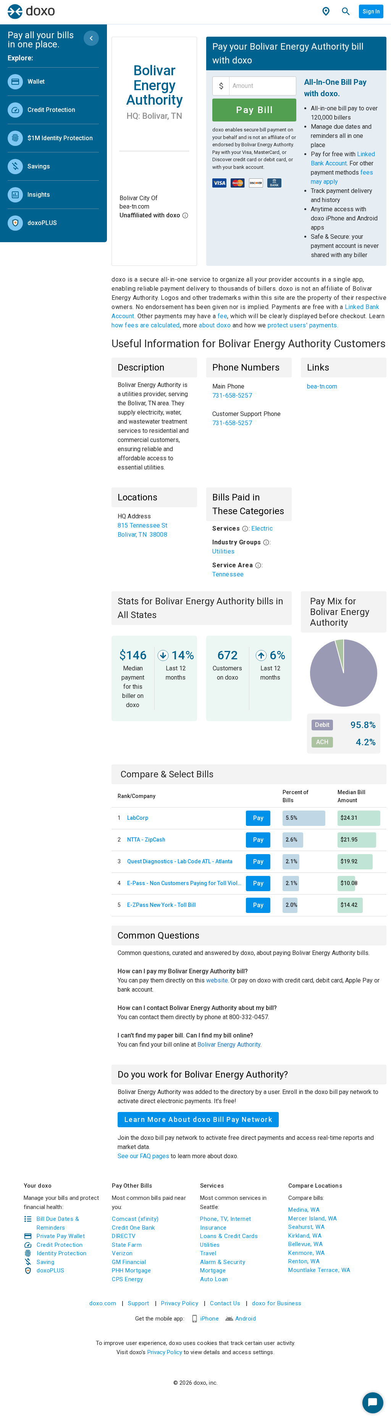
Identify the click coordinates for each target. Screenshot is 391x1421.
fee (223, 316)
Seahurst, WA (306, 1227)
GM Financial (129, 1262)
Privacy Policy (179, 1303)
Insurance (213, 1227)
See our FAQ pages (144, 1156)
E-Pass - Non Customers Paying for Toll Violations (185, 883)
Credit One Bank (133, 1227)
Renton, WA (304, 1261)
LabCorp (137, 818)
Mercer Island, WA (312, 1218)
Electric (262, 528)
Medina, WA (304, 1209)
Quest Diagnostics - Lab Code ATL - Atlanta (180, 861)
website (217, 980)
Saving (45, 1262)
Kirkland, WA (305, 1235)
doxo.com (102, 1303)
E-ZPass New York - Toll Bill (161, 905)
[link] (53, 81)
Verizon (122, 1253)
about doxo (215, 325)
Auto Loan (214, 1279)
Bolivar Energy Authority (228, 1044)
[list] (53, 150)
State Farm (127, 1244)
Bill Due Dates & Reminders (58, 1223)
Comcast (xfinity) (135, 1218)
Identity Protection (62, 1253)
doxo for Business (277, 1303)
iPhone (209, 1318)
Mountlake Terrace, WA (319, 1270)
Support (138, 1303)
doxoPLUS (50, 1270)
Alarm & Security (222, 1262)
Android (245, 1318)
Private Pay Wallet (61, 1236)
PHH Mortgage (131, 1270)
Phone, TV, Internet (225, 1218)
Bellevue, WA (305, 1244)
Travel (208, 1253)
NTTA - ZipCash (146, 840)
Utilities (223, 551)
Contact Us (225, 1303)
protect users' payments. (303, 325)
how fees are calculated (145, 325)
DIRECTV (124, 1236)
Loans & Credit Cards (229, 1236)
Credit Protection (60, 1244)
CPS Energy (127, 1279)
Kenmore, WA (306, 1252)
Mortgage (213, 1270)
